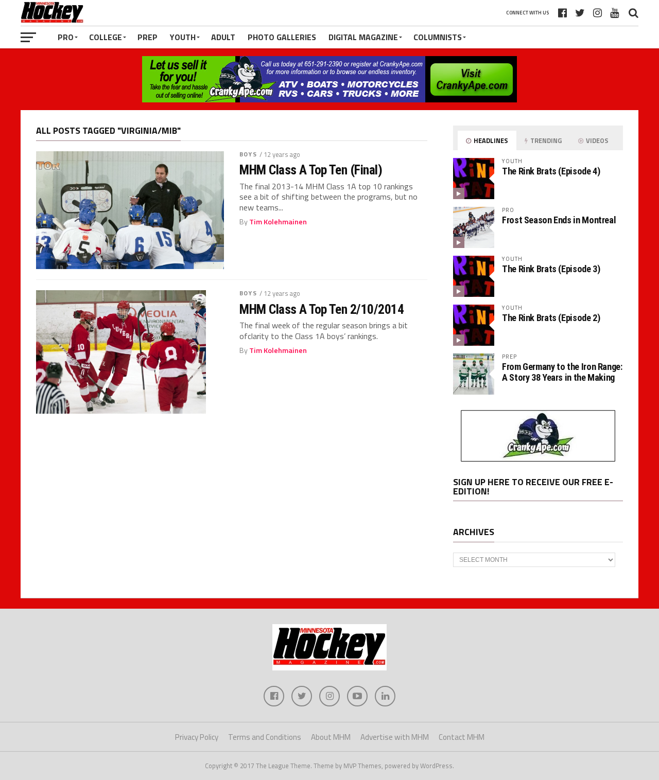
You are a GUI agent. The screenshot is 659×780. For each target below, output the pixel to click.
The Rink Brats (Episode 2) (551, 317)
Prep (147, 37)
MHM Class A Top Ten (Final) (310, 170)
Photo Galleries (282, 37)
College (105, 37)
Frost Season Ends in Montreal (559, 220)
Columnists (437, 37)
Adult (223, 37)
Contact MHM (461, 737)
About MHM (331, 737)
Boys (247, 154)
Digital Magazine (363, 37)
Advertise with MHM (394, 737)
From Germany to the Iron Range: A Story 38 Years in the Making (562, 371)
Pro (66, 37)
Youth (183, 37)
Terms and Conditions (264, 737)
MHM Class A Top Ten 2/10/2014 (321, 309)
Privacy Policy (196, 737)
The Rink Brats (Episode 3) (551, 268)
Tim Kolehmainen (278, 221)
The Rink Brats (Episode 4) (551, 171)
